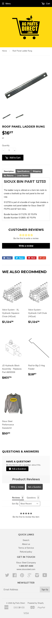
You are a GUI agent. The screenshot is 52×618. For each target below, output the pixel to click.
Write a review (17, 486)
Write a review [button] (26, 245)
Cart (47, 3)
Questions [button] (31, 497)
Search (26, 540)
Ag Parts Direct (19, 603)
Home (4, 50)
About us (26, 543)
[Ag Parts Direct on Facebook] (14, 575)
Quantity (5, 145)
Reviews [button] (16, 497)
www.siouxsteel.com (26, 569)
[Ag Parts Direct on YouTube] (45, 575)
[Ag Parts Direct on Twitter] (7, 575)
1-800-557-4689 (26, 565)
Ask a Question (19, 468)
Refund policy (26, 551)
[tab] (9, 171)
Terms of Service (26, 547)
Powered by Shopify (36, 603)
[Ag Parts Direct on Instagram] (37, 575)
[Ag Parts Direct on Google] (29, 575)
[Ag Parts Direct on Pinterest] (22, 575)
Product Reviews (26, 479)
